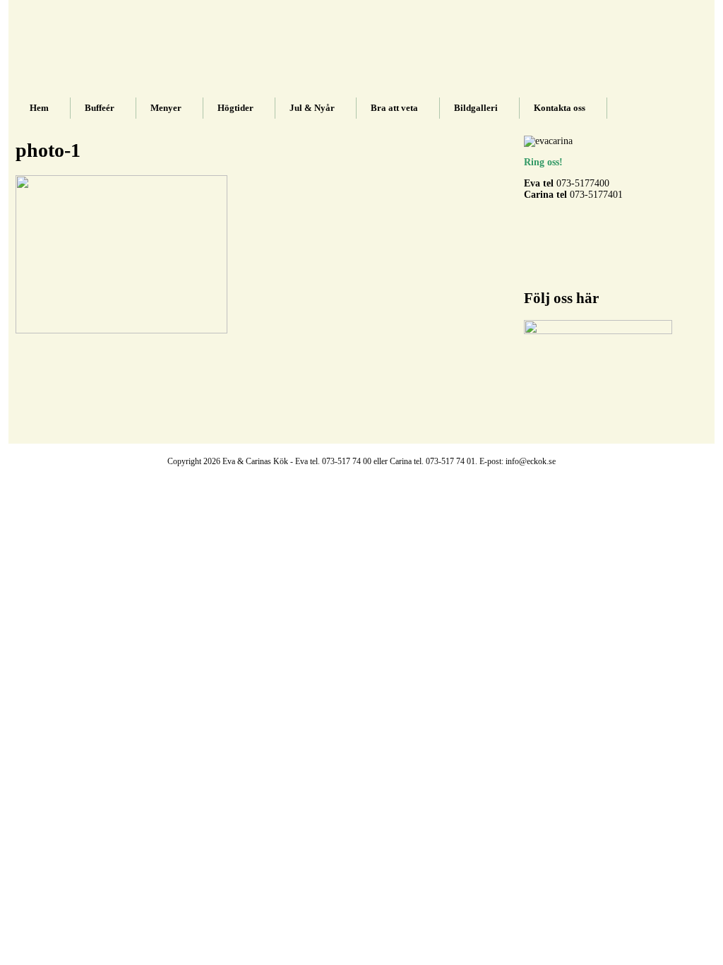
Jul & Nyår (312, 107)
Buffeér (99, 107)
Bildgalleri (476, 107)
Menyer (165, 107)
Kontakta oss (559, 107)
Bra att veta (394, 107)
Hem (39, 107)
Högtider (235, 107)
